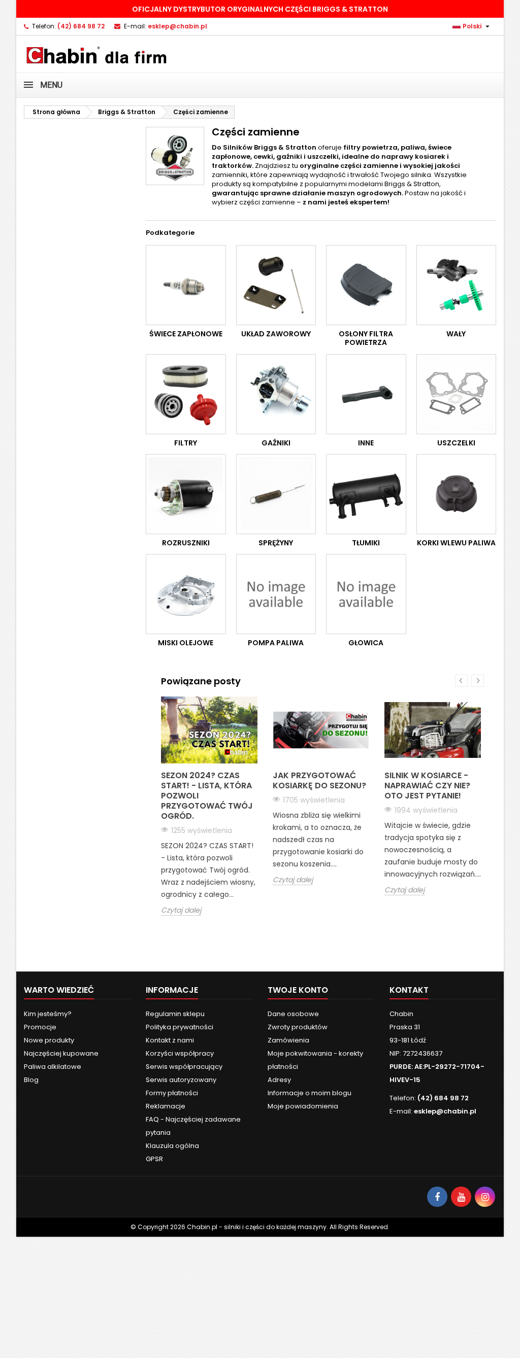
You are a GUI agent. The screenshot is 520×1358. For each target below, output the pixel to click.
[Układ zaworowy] (276, 285)
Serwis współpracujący (184, 1066)
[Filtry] (186, 394)
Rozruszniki (186, 543)
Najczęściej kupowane (61, 1053)
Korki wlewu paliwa (456, 543)
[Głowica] (366, 594)
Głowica (365, 643)
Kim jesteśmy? (48, 1014)
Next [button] (477, 680)
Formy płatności (172, 1093)
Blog (31, 1080)
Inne (366, 443)
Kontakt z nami (170, 1040)
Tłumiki (366, 543)
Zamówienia (288, 1040)
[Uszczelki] (456, 394)
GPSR (154, 1159)
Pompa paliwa (276, 643)
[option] (209, 806)
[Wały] (456, 285)
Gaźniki (276, 443)
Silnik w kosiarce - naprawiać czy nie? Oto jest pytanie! (427, 786)
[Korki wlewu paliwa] (456, 494)
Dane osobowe (293, 1014)
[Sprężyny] (276, 494)
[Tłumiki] (366, 494)
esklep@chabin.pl (177, 26)
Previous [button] (461, 680)
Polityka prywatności (179, 1027)
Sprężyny (275, 543)
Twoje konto (298, 990)
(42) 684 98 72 (81, 26)
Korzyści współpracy (180, 1053)
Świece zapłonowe (185, 334)
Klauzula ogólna (172, 1146)
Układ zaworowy (276, 334)
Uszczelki (456, 443)
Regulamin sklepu (175, 1014)
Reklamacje (165, 1106)
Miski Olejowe (185, 643)
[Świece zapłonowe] (186, 285)
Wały (456, 334)
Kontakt (409, 990)
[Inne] (366, 394)
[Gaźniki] (276, 394)
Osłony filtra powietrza (366, 338)
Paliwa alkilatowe (52, 1066)
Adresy (279, 1080)
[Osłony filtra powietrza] (366, 285)
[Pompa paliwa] (276, 594)
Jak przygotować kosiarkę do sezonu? (319, 780)
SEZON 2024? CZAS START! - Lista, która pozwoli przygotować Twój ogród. (207, 796)
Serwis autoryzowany (181, 1080)
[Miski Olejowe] (186, 594)
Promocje (40, 1027)
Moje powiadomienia (303, 1106)
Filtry (185, 443)
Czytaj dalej (181, 910)
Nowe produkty (49, 1040)
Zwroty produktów (298, 1027)
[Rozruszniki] (186, 494)
